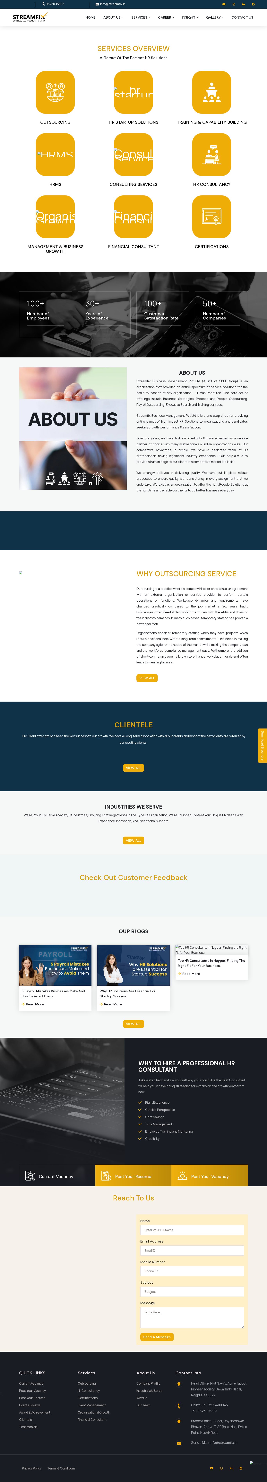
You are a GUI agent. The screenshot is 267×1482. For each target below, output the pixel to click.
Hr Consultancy (89, 1390)
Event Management (92, 1405)
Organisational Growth (94, 1412)
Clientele (25, 1419)
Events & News (29, 1405)
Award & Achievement (34, 1412)
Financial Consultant (92, 1419)
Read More (35, 1004)
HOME (91, 17)
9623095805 (55, 4)
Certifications (88, 1398)
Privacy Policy (31, 1468)
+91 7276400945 (215, 1405)
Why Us (141, 1398)
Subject (146, 1282)
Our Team (143, 1405)
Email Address (151, 1241)
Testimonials (28, 1427)
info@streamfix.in (112, 4)
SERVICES (139, 17)
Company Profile (148, 1383)
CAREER (164, 17)
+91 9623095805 (204, 1411)
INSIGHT (188, 17)
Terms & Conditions (61, 1468)
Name (145, 1221)
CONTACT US (242, 17)
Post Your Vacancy (32, 1390)
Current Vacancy (31, 1383)
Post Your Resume (32, 1398)
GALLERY (213, 17)
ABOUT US (112, 17)
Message (147, 1303)
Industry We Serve (149, 1390)
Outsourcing (87, 1383)
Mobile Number (152, 1262)
